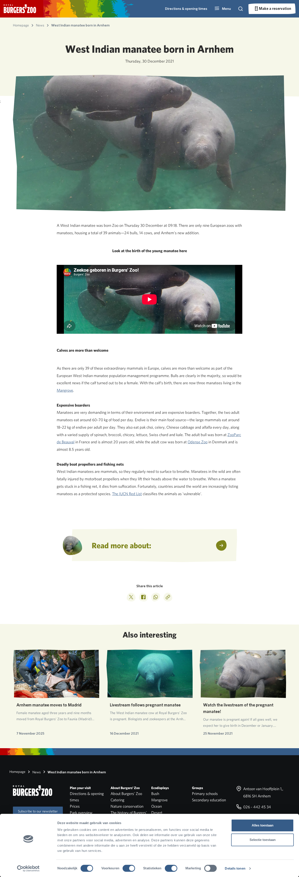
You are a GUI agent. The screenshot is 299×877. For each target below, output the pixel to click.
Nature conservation (127, 806)
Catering (117, 799)
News (36, 772)
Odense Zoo (198, 441)
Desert (156, 812)
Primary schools (205, 793)
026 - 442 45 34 (256, 806)
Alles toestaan (262, 825)
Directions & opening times (186, 8)
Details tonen (235, 868)
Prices (75, 806)
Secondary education (209, 799)
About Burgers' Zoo (126, 793)
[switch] (129, 868)
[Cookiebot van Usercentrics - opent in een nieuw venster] (28, 868)
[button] (223, 9)
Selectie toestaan (263, 840)
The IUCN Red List (127, 493)
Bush (155, 793)
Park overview (81, 812)
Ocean (156, 806)
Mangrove (65, 390)
